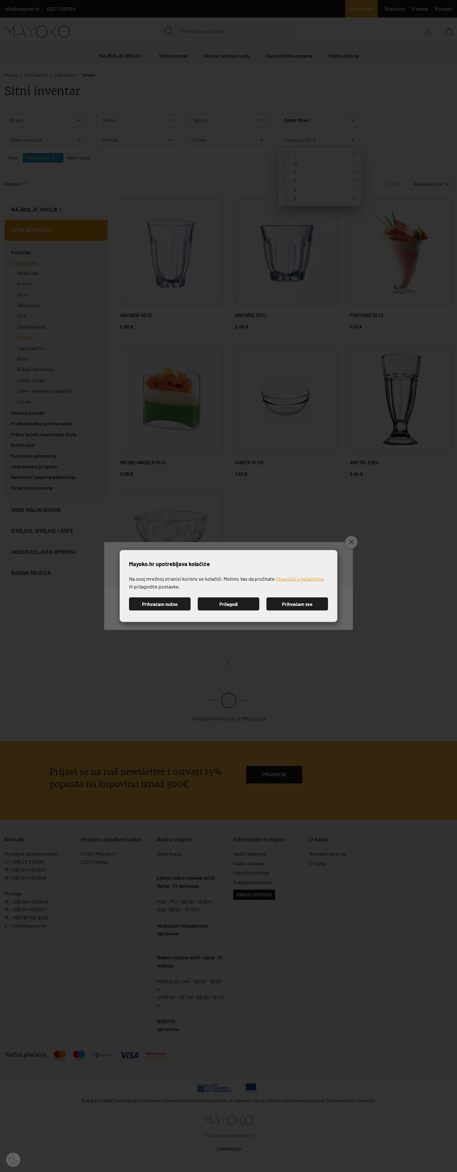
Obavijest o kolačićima (300, 578)
